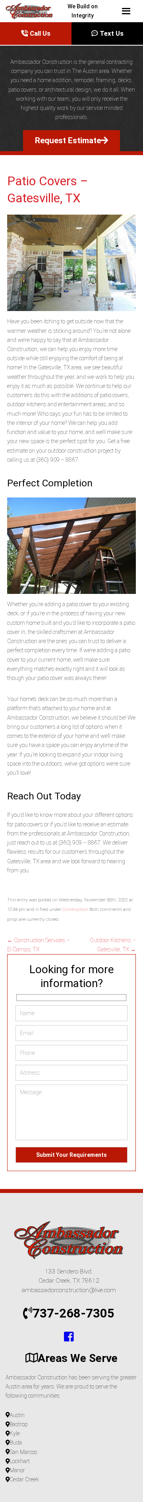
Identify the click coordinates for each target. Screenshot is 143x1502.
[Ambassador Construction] (9, 11)
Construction (75, 909)
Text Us (111, 33)
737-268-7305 (73, 1313)
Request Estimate (68, 140)
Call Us (39, 33)
